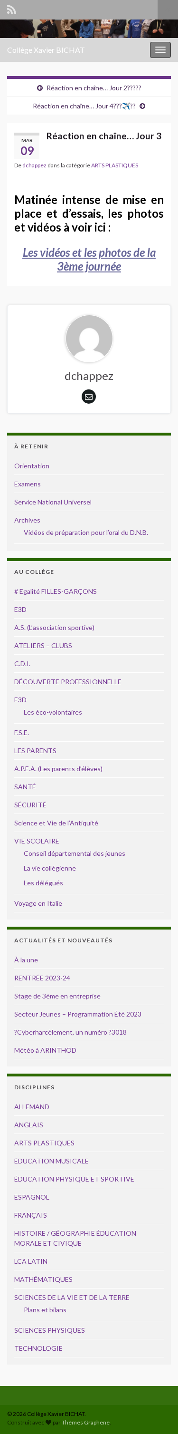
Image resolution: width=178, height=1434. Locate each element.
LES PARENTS (35, 750)
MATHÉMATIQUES (43, 1279)
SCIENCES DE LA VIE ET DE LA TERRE (72, 1297)
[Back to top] (157, 1412)
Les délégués (43, 883)
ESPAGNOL (31, 1197)
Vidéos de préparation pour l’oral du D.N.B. (86, 532)
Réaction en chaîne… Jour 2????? (94, 88)
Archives (27, 520)
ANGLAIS (28, 1125)
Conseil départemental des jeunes (74, 853)
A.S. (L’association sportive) (54, 627)
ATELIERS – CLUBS (43, 645)
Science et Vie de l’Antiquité (56, 823)
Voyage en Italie (38, 903)
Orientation (31, 466)
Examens (27, 484)
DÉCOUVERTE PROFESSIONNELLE (68, 682)
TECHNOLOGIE (38, 1348)
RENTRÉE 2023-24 (42, 978)
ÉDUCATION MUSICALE (51, 1161)
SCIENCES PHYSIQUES (49, 1330)
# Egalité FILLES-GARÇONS (55, 591)
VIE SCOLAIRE (36, 841)
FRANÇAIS (30, 1215)
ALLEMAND (31, 1107)
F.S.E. (21, 732)
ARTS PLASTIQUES (114, 165)
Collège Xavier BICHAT (46, 49)
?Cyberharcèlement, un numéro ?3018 (70, 1032)
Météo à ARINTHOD (45, 1050)
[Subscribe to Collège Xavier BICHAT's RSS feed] (11, 8)
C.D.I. (22, 663)
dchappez (34, 165)
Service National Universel (53, 502)
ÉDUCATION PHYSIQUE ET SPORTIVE (74, 1179)
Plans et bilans (45, 1310)
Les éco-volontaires (53, 712)
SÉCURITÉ (30, 805)
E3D (20, 609)
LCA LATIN (30, 1261)
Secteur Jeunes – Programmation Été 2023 (77, 1014)
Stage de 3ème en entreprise (57, 996)
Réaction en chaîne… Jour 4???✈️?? (84, 106)
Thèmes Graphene (86, 1422)
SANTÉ (25, 787)
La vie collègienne (50, 868)
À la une (26, 960)
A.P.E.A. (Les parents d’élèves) (58, 769)
